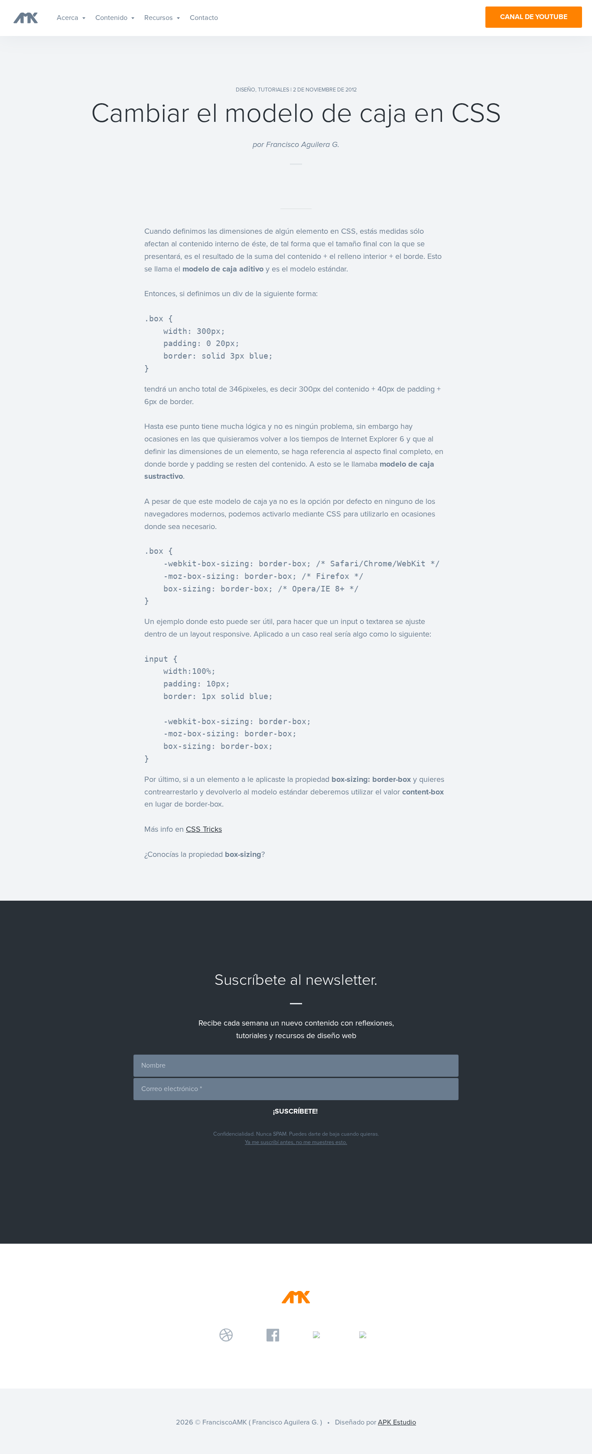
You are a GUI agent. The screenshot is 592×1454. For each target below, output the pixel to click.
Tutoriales (273, 89)
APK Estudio (397, 1422)
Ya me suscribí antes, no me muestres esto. (296, 1142)
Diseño (245, 89)
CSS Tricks (204, 829)
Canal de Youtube (533, 17)
